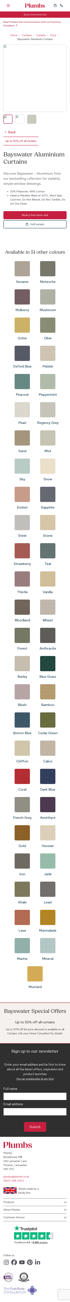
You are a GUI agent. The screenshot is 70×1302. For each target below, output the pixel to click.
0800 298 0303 (13, 1180)
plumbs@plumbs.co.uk (16, 1176)
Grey (53, 35)
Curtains (27, 35)
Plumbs (35, 5)
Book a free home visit (35, 14)
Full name (10, 1089)
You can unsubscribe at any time (35, 1079)
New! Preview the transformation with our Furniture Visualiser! (32, 23)
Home (14, 35)
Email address (13, 1104)
